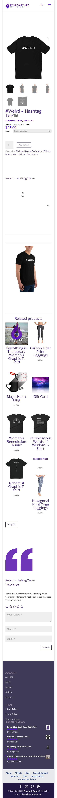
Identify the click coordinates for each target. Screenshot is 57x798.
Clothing (19, 151)
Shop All (11, 524)
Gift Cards (14, 776)
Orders (8, 692)
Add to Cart (24, 145)
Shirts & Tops (32, 154)
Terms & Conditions (27, 779)
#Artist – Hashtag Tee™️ (22, 792)
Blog (27, 773)
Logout (8, 687)
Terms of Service (12, 719)
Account (9, 677)
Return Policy (11, 714)
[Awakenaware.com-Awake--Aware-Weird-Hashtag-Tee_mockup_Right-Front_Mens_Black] (28, 291)
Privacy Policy (11, 709)
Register (9, 697)
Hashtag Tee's (30, 151)
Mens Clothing (18, 154)
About (9, 773)
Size (7, 131)
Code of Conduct (40, 773)
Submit (46, 647)
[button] (47, 38)
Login (7, 682)
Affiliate (18, 773)
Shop (25, 776)
